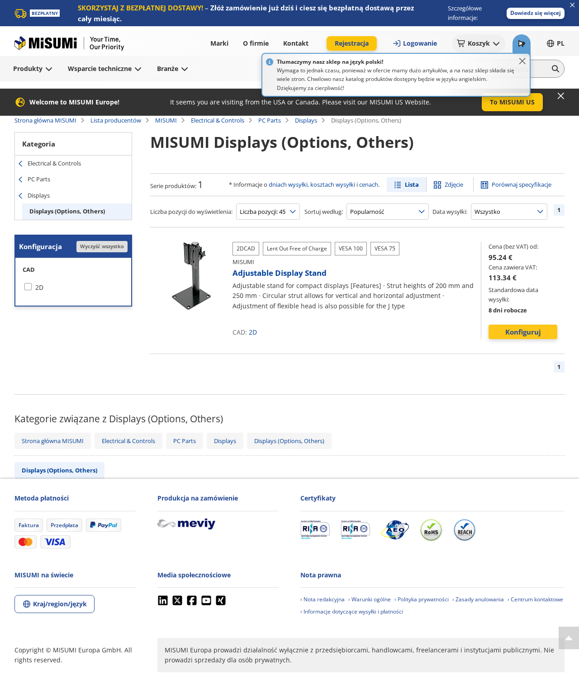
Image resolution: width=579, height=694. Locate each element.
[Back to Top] (569, 638)
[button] (536, 13)
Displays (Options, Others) (67, 211)
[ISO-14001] (355, 530)
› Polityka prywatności (421, 599)
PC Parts (269, 120)
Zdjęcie (454, 184)
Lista (412, 184)
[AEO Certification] (395, 530)
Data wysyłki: (449, 212)
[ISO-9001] (315, 530)
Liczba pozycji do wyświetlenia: (191, 212)
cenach (368, 184)
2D (253, 332)
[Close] (522, 61)
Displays (306, 120)
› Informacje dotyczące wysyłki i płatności (351, 611)
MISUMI (166, 120)
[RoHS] (431, 530)
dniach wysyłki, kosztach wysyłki (312, 184)
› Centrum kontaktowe (535, 599)
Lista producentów (115, 120)
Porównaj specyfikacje (521, 184)
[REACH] (464, 530)
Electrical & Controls (217, 120)
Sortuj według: (323, 212)
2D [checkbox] (39, 287)
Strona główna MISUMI (45, 120)
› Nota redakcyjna (322, 599)
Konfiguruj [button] (523, 331)
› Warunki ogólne (369, 599)
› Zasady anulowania (478, 599)
